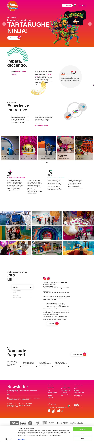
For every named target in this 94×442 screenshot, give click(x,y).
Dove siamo (17, 296)
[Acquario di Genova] (23, 423)
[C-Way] (51, 423)
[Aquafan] (80, 423)
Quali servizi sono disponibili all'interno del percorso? (61, 364)
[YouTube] (55, 404)
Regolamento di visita (52, 392)
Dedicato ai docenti (65, 388)
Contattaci (51, 323)
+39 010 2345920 (27, 405)
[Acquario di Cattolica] (73, 423)
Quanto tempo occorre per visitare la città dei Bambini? (28, 364)
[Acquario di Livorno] (59, 423)
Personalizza (82, 433)
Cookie (76, 387)
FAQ (49, 390)
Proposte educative (65, 387)
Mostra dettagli (21, 439)
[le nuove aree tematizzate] (67, 28)
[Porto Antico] (77, 405)
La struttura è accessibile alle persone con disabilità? (45, 364)
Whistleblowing (77, 394)
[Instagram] (52, 404)
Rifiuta (82, 438)
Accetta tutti (82, 429)
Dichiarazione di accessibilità (78, 396)
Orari (15, 286)
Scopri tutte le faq (77, 354)
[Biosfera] (37, 423)
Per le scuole (64, 392)
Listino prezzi (17, 291)
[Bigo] (44, 423)
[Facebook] (49, 404)
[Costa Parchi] (14, 423)
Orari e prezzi (51, 387)
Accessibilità (50, 397)
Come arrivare (51, 388)
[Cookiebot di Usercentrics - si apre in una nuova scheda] (9, 439)
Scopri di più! (13, 37)
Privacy (76, 388)
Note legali (76, 390)
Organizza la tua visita (66, 390)
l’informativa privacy (21, 398)
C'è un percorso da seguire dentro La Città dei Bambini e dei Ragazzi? (12, 363)
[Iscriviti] (38, 394)
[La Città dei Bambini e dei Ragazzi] (12, 6)
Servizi (49, 394)
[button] (3, 23)
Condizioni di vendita (79, 392)
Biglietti (68, 5)
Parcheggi (50, 395)
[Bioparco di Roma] (66, 423)
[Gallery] (15, 218)
